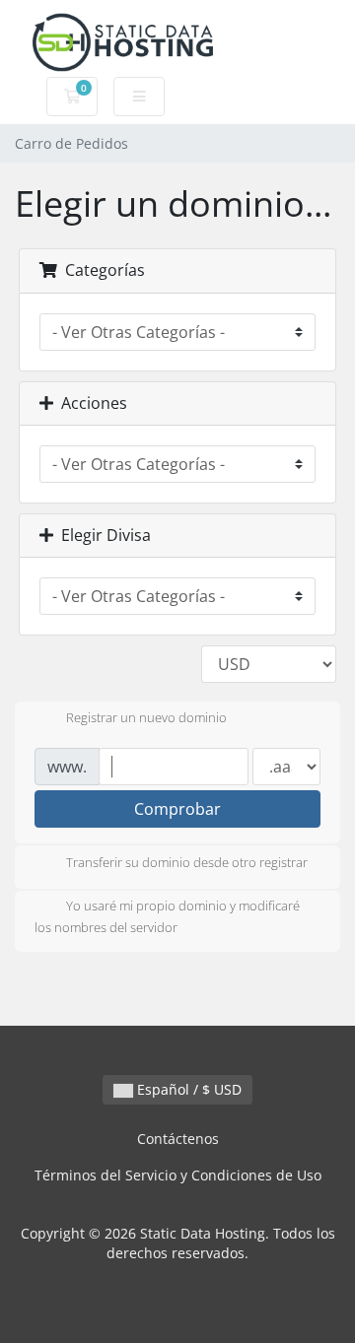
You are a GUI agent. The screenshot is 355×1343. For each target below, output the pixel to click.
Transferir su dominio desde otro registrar (187, 862)
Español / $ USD (187, 1089)
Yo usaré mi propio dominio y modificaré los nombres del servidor (167, 916)
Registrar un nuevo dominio (146, 718)
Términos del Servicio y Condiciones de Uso (178, 1175)
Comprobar (177, 809)
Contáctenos (178, 1138)
